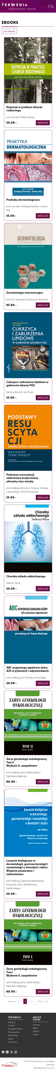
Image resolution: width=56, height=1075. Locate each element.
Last (46, 1001)
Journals (36, 1024)
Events (36, 1034)
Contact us (12, 1042)
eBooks (36, 1031)
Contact (11, 1025)
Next (40, 1001)
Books (35, 1028)
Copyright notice (15, 1029)
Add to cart (42, 122)
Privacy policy (13, 1032)
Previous (11, 1001)
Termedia (50, 1068)
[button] (50, 6)
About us (12, 1022)
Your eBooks (9, 31)
